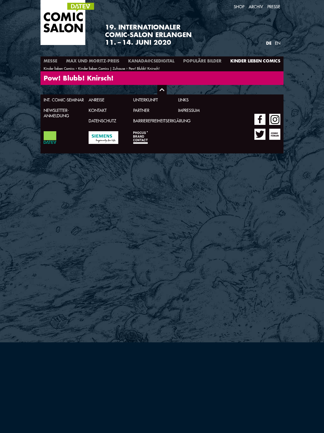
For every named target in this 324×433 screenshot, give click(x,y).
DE (268, 43)
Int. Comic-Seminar (64, 99)
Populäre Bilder (202, 61)
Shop (239, 6)
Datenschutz (102, 120)
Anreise (96, 99)
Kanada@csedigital (151, 61)
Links (183, 99)
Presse (273, 6)
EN (277, 43)
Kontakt (98, 110)
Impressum (189, 110)
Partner (141, 110)
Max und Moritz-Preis (92, 61)
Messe (50, 61)
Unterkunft (145, 99)
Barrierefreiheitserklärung (161, 120)
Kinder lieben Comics (255, 61)
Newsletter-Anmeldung (56, 112)
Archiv (256, 6)
